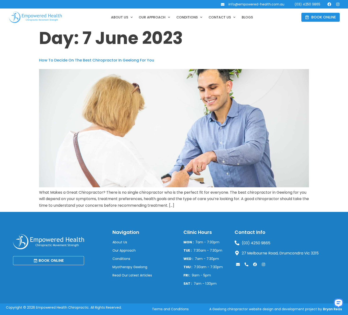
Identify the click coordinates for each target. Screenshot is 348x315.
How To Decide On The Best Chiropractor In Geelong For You (96, 60)
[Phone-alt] (246, 264)
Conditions (187, 17)
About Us (119, 17)
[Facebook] (329, 4)
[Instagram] (338, 4)
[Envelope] (238, 264)
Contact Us (220, 17)
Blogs (247, 17)
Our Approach (152, 17)
